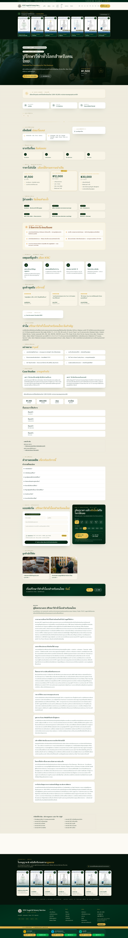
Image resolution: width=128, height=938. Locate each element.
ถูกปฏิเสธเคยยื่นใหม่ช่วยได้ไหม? (32, 477)
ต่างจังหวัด (67, 918)
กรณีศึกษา (57, 6)
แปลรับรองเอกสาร (53, 914)
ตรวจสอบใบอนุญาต (103, 14)
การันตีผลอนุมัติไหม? (30, 473)
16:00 (97, 528)
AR (98, 6)
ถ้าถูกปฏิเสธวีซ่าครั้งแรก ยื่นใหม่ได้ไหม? (34, 490)
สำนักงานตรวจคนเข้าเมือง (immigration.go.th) (35, 446)
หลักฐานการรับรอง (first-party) (32, 450)
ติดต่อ (71, 6)
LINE (99, 589)
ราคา (53, 6)
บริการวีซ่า (52, 916)
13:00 (85, 528)
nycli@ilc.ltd (99, 1)
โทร (90, 589)
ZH (82, 6)
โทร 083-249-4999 (31, 76)
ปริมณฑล (67, 916)
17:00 (101, 528)
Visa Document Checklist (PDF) (34, 315)
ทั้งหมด (66, 912)
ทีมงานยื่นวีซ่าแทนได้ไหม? (31, 485)
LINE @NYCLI (46, 76)
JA (84, 6)
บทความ (66, 6)
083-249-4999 (90, 1)
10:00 (76, 528)
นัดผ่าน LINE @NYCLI (80, 535)
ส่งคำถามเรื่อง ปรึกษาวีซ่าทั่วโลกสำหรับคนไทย (47, 542)
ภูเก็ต (44, 6)
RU (95, 6)
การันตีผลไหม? (28, 468)
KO (87, 6)
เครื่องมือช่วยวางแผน (85, 914)
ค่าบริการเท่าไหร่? (29, 494)
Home (26, 47)
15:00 (93, 528)
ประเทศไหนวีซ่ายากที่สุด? (31, 498)
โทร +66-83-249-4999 (95, 535)
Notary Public (53, 920)
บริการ (49, 6)
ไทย (76, 6)
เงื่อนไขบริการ (84, 920)
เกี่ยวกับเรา (62, 6)
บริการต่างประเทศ (69, 920)
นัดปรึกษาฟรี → (101, 924)
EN (79, 6)
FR (90, 6)
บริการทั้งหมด (52, 912)
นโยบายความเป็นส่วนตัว (86, 922)
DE (92, 6)
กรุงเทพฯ (67, 914)
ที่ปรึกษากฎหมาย (53, 918)
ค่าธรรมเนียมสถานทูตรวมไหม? (32, 481)
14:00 (89, 528)
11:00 (81, 528)
